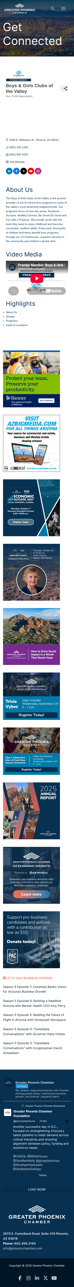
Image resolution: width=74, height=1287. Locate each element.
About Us (11, 312)
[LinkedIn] (37, 1278)
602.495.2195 (25, 1243)
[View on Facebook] (16, 173)
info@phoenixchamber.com (22, 1248)
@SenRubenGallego (27, 1169)
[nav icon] (63, 9)
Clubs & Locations (17, 325)
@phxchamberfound (24, 1121)
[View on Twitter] (23, 173)
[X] (45, 1278)
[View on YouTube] (31, 173)
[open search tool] (52, 8)
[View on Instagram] (38, 173)
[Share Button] (64, 88)
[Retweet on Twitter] (22, 1105)
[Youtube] (54, 1278)
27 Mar (43, 1121)
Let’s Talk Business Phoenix (29, 978)
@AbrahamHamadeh (28, 1165)
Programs (12, 320)
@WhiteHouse (37, 1156)
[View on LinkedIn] (9, 173)
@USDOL (19, 1156)
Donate (10, 316)
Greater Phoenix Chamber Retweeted (45, 1105)
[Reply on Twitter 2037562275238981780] (15, 1175)
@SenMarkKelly (24, 1160)
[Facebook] (20, 1278)
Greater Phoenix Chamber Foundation (32, 1113)
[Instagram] (28, 1278)
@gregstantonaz (48, 1160)
